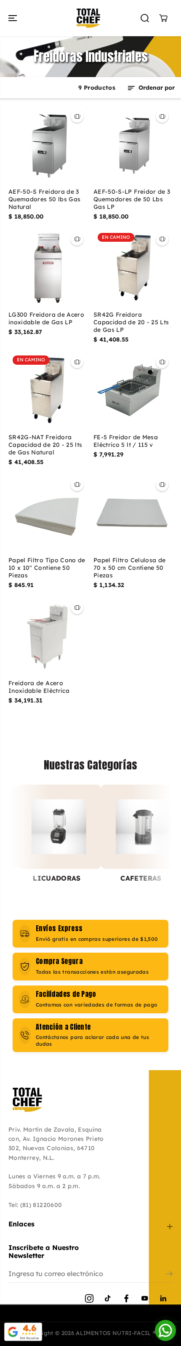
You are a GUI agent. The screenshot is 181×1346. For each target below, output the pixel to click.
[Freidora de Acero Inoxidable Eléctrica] (48, 636)
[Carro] (163, 18)
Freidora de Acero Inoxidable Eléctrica (38, 687)
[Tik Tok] (107, 1298)
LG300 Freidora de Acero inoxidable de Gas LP (46, 318)
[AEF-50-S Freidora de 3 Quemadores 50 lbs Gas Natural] (48, 145)
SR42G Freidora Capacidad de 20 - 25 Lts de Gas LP (131, 322)
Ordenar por (156, 87)
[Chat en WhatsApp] (165, 1330)
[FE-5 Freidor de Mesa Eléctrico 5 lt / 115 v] (133, 390)
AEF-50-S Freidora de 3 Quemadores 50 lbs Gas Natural (44, 199)
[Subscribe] (169, 1275)
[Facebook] (126, 1298)
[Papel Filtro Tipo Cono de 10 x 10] (48, 513)
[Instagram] (89, 1298)
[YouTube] (145, 1298)
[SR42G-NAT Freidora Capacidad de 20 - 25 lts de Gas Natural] (48, 390)
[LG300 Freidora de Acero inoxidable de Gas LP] (48, 268)
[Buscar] (145, 18)
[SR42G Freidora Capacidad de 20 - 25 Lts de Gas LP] (133, 268)
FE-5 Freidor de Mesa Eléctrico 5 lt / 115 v (125, 441)
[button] (13, 18)
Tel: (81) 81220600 (35, 1205)
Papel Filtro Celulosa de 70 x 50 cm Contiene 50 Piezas (129, 568)
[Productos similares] (77, 116)
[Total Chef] (88, 18)
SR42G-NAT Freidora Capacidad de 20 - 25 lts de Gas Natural (45, 445)
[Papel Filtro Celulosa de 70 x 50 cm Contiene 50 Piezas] (133, 513)
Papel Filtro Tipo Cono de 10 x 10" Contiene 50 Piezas (46, 568)
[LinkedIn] (163, 1298)
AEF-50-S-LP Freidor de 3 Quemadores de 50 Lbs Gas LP (131, 199)
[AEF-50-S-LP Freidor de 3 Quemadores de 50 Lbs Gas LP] (133, 145)
